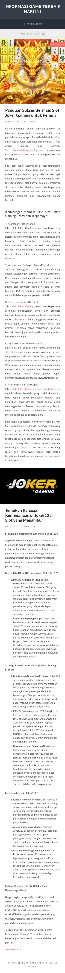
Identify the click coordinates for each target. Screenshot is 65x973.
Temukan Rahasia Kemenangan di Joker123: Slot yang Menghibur (29, 515)
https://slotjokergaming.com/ (27, 149)
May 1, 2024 (11, 526)
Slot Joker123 (13, 949)
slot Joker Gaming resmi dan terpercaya (36, 388)
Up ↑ (33, 966)
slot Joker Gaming (23, 306)
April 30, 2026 (12, 121)
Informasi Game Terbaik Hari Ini (32, 9)
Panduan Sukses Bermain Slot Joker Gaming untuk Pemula (32, 113)
